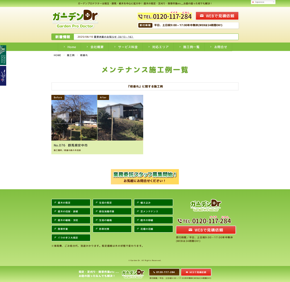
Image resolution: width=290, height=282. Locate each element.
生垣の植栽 (105, 220)
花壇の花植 (146, 229)
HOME (57, 55)
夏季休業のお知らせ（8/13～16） (114, 36)
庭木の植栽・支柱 (68, 220)
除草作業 (63, 229)
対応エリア (160, 47)
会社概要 (97, 47)
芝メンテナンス (149, 211)
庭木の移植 (146, 220)
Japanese (259, 2)
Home (72, 47)
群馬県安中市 (73, 145)
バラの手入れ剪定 (68, 237)
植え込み (145, 202)
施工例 (70, 55)
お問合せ (220, 47)
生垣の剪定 (105, 202)
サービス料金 (128, 47)
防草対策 (104, 229)
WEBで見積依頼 (220, 16)
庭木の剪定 (64, 202)
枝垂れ (84, 55)
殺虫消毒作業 (106, 211)
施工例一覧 (191, 47)
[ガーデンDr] (75, 19)
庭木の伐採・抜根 (68, 211)
